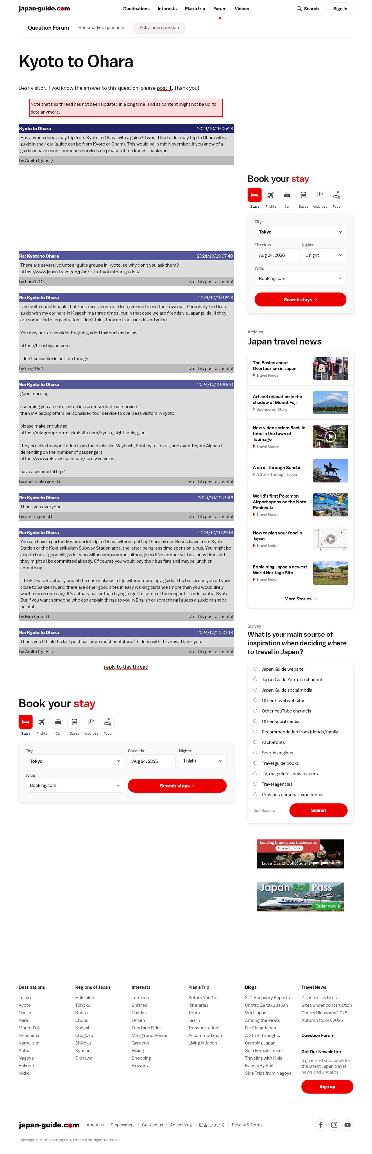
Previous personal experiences (293, 795)
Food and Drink (147, 1028)
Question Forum (318, 1035)
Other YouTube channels (286, 711)
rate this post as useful (210, 282)
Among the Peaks (262, 1020)
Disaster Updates (319, 997)
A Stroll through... (262, 1035)
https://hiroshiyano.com (45, 346)
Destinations (136, 9)
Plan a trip (195, 9)
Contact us (152, 1125)
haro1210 (34, 282)
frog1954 (34, 368)
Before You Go (202, 997)
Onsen (138, 1020)
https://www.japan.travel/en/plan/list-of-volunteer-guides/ (80, 272)
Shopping (141, 1058)
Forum (220, 9)
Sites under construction (326, 1005)
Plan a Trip (198, 987)
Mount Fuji (29, 1028)
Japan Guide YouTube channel (292, 680)
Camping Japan (260, 1043)
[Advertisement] (126, 208)
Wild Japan (256, 1013)
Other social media (280, 721)
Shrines (139, 1005)
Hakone (26, 1065)
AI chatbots (273, 742)
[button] (101, 987)
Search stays (175, 786)
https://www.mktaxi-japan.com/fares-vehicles (67, 459)
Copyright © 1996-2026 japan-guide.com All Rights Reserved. (69, 1139)
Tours (194, 1013)
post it (164, 88)
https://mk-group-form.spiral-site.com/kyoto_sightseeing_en (83, 433)
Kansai (82, 1028)
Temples (140, 997)
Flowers (140, 1065)
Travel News (313, 987)
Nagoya (26, 1058)
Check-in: (136, 750)
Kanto (81, 1013)
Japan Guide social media (287, 690)
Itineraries (198, 1005)
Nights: (185, 750)
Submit (318, 810)
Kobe (24, 1050)
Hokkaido (84, 997)
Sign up (327, 1086)
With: (30, 775)
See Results (264, 810)
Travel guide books (280, 763)
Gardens (140, 1043)
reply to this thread (126, 666)
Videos (242, 9)
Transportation (203, 1028)
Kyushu (83, 1050)
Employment (123, 1125)
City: (30, 750)
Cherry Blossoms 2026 (324, 1013)
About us (95, 1125)
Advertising (181, 1125)
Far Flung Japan (260, 1028)
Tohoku (82, 1005)
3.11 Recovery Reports (267, 997)
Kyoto (25, 1005)
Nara (23, 1020)
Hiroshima (29, 1035)
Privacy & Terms (247, 1125)
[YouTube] (347, 1125)
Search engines (277, 753)
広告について (212, 1125)
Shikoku (83, 1043)
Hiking (138, 1050)
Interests (167, 9)
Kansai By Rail (259, 1065)
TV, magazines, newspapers (290, 774)
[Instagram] (334, 1125)
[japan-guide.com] (44, 9)
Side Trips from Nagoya (268, 1073)
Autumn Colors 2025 (322, 1020)
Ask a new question (159, 27)
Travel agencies (277, 784)
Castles (139, 1013)
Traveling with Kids (263, 1058)
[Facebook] (321, 1125)
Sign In (340, 9)
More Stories (298, 599)
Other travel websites (283, 700)
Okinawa (83, 1058)
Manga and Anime (149, 1035)
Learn (194, 1020)
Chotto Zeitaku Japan (266, 1005)
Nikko (24, 1073)
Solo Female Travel (263, 1050)
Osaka (25, 1013)
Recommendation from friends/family (300, 732)
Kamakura (29, 1043)
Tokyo (25, 997)
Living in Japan (202, 1043)
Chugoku (84, 1035)
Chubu (82, 1020)
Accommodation (205, 1035)
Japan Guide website (283, 669)
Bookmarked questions (102, 27)
